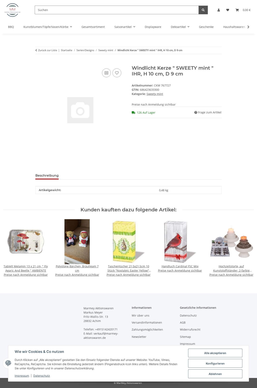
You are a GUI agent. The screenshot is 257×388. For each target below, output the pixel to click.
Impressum (22, 375)
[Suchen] (203, 10)
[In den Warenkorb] (38, 63)
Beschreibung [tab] (47, 175)
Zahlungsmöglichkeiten (147, 329)
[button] (218, 10)
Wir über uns (140, 315)
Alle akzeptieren (215, 353)
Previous (10, 248)
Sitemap (185, 337)
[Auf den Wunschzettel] (116, 72)
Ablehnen (215, 374)
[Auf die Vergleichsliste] (106, 72)
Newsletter (139, 337)
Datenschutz (41, 375)
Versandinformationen (147, 322)
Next (247, 248)
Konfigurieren (215, 363)
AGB (183, 322)
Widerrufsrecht (190, 329)
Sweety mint (155, 94)
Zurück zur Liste (47, 50)
